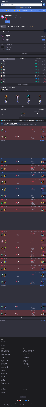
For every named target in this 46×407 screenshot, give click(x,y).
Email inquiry (3, 392)
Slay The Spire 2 (4, 366)
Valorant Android (26, 356)
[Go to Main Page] (3, 1)
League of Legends (4, 350)
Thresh (4, 81)
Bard (3, 66)
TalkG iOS (25, 363)
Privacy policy (3, 388)
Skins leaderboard (25, 10)
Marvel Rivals (3, 363)
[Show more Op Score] (45, 118)
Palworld (2, 353)
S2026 (8, 58)
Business (24, 388)
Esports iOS (25, 366)
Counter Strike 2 (4, 367)
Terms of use (3, 389)
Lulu (3, 78)
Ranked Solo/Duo (23, 58)
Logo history (3, 345)
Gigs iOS (24, 360)
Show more (23, 317)
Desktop (2, 374)
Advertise (25, 389)
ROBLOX (2, 358)
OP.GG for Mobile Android (27, 350)
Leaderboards (33, 10)
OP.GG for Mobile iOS (27, 351)
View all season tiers (22, 53)
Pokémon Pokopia (4, 361)
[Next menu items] (40, 10)
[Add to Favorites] (16, 15)
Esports (2, 380)
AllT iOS (24, 354)
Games (2, 376)
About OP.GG (3, 341)
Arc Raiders (3, 364)
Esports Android (26, 364)
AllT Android (25, 353)
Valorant (2, 356)
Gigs (1, 382)
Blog (1, 344)
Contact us (3, 393)
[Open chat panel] (45, 30)
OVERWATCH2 (3, 360)
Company (2, 342)
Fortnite (2, 369)
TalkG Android (25, 361)
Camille (4, 75)
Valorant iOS (25, 357)
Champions (3, 10)
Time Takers (3, 373)
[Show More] (6, 1)
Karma (4, 69)
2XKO (2, 371)
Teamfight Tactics (4, 351)
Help (1, 390)
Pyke (4, 63)
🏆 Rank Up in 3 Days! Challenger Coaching (23, 7)
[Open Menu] (44, 1)
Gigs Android (25, 358)
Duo (1, 377)
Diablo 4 (2, 370)
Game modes (11, 10)
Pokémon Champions (5, 354)
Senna (4, 72)
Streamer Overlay (4, 383)
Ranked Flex (38, 58)
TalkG (2, 379)
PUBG (2, 357)
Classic (18, 10)
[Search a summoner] (40, 4)
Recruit (24, 390)
